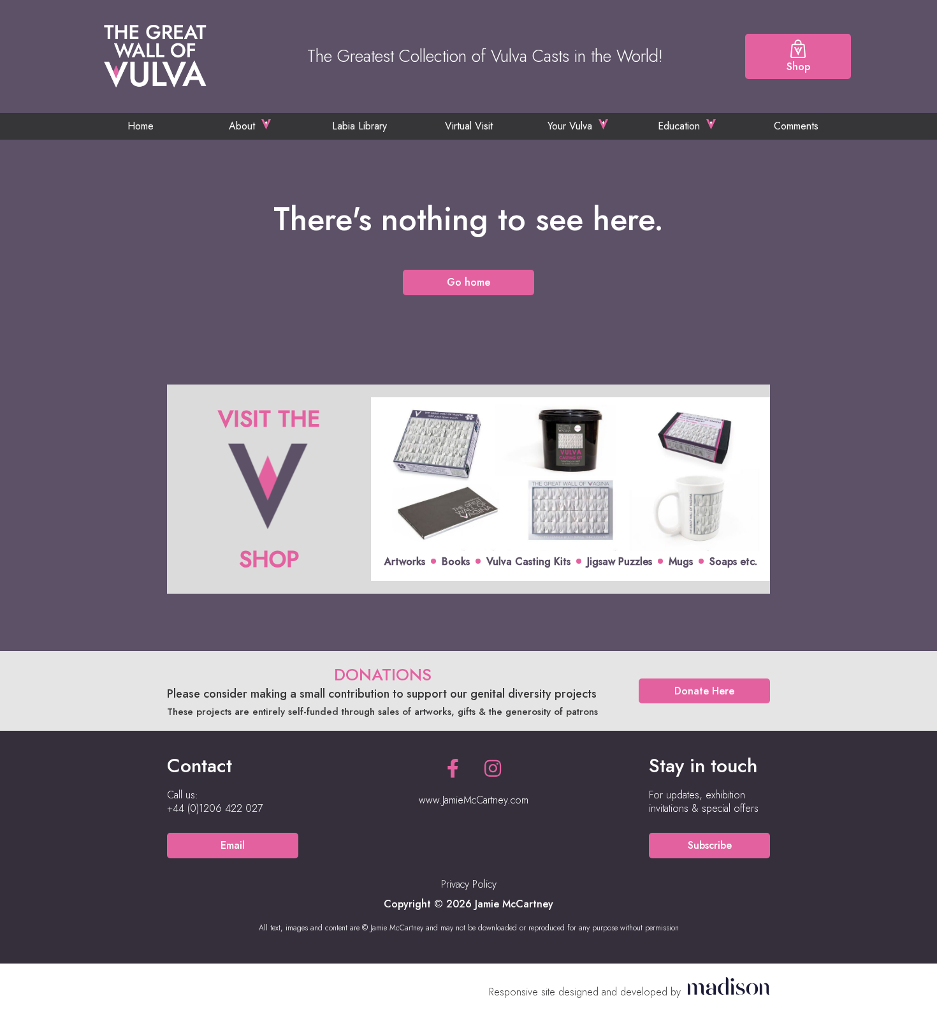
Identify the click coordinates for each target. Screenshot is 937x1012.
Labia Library (359, 126)
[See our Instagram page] (492, 768)
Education (679, 126)
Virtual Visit (469, 126)
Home (140, 126)
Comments (796, 126)
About (242, 126)
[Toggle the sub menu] (266, 124)
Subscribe (710, 845)
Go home (468, 282)
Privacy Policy (469, 884)
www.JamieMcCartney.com (473, 800)
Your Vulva (570, 126)
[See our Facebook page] (453, 768)
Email (233, 845)
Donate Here (704, 691)
